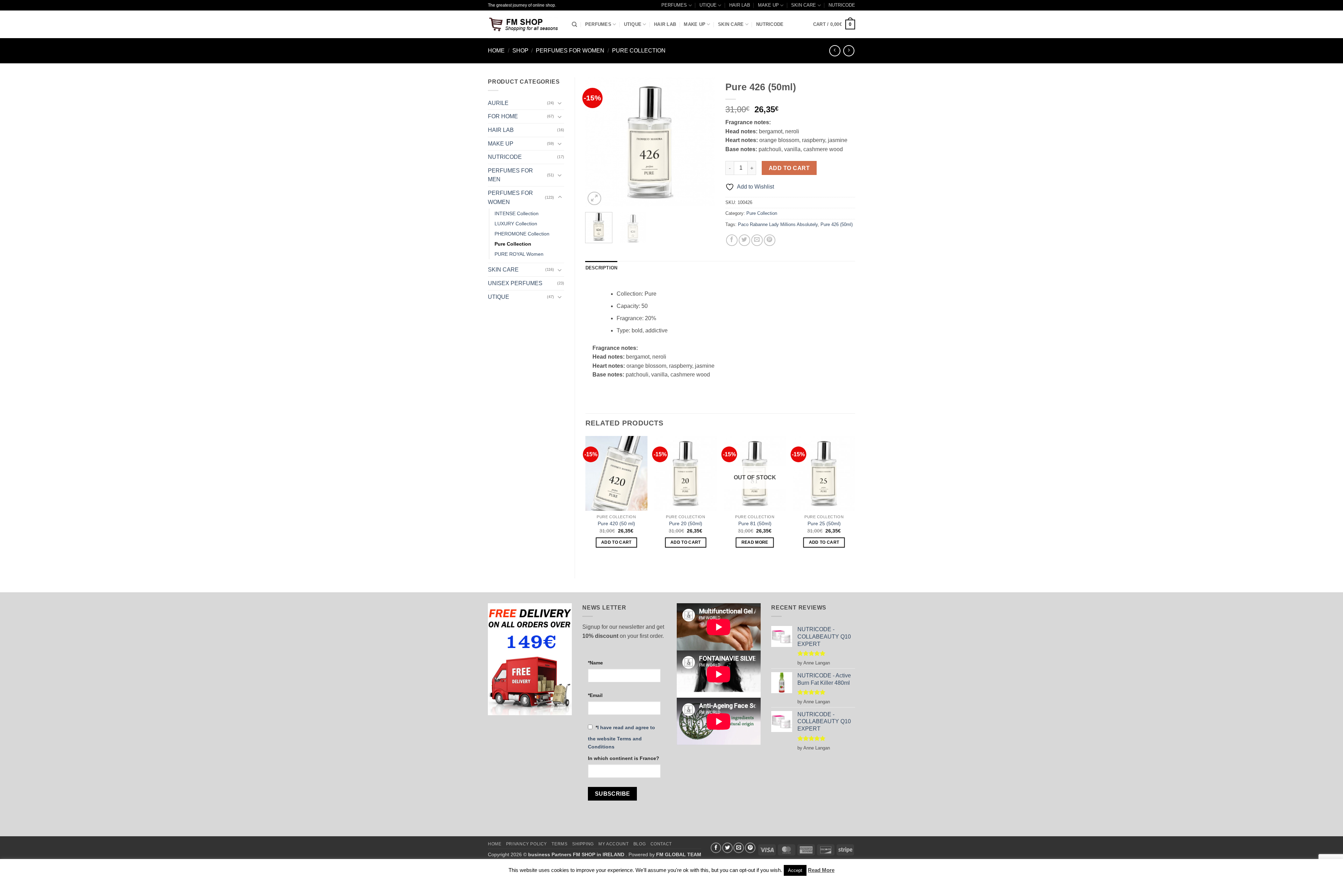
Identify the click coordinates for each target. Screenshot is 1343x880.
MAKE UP (768, 5)
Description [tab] (601, 267)
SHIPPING (583, 844)
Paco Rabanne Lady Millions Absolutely (778, 224)
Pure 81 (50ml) (755, 523)
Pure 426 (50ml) (836, 224)
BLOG (639, 844)
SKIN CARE (803, 5)
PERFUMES (674, 5)
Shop (520, 51)
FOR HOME (503, 116)
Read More (821, 870)
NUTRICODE (842, 5)
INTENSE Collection (517, 213)
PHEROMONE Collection (522, 234)
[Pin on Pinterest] (769, 240)
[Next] (703, 142)
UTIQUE (708, 5)
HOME (494, 844)
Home (496, 51)
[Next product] (834, 50)
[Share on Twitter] (744, 240)
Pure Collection (639, 51)
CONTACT (661, 844)
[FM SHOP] (524, 24)
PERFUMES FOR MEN (510, 175)
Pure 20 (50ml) (685, 523)
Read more (754, 542)
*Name (595, 663)
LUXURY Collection (516, 223)
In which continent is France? (623, 758)
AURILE (498, 103)
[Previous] (596, 142)
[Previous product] (848, 50)
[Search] (574, 24)
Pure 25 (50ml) (824, 523)
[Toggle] (560, 103)
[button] (834, 24)
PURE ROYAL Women (519, 254)
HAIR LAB (739, 5)
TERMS (559, 844)
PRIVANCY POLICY (526, 844)
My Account (613, 844)
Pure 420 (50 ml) (616, 523)
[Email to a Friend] (757, 240)
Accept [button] (795, 870)
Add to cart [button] (616, 542)
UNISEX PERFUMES (515, 283)
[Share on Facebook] (732, 240)
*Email (595, 695)
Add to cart (789, 168)
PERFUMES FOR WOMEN (570, 51)
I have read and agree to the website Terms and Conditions (621, 737)
